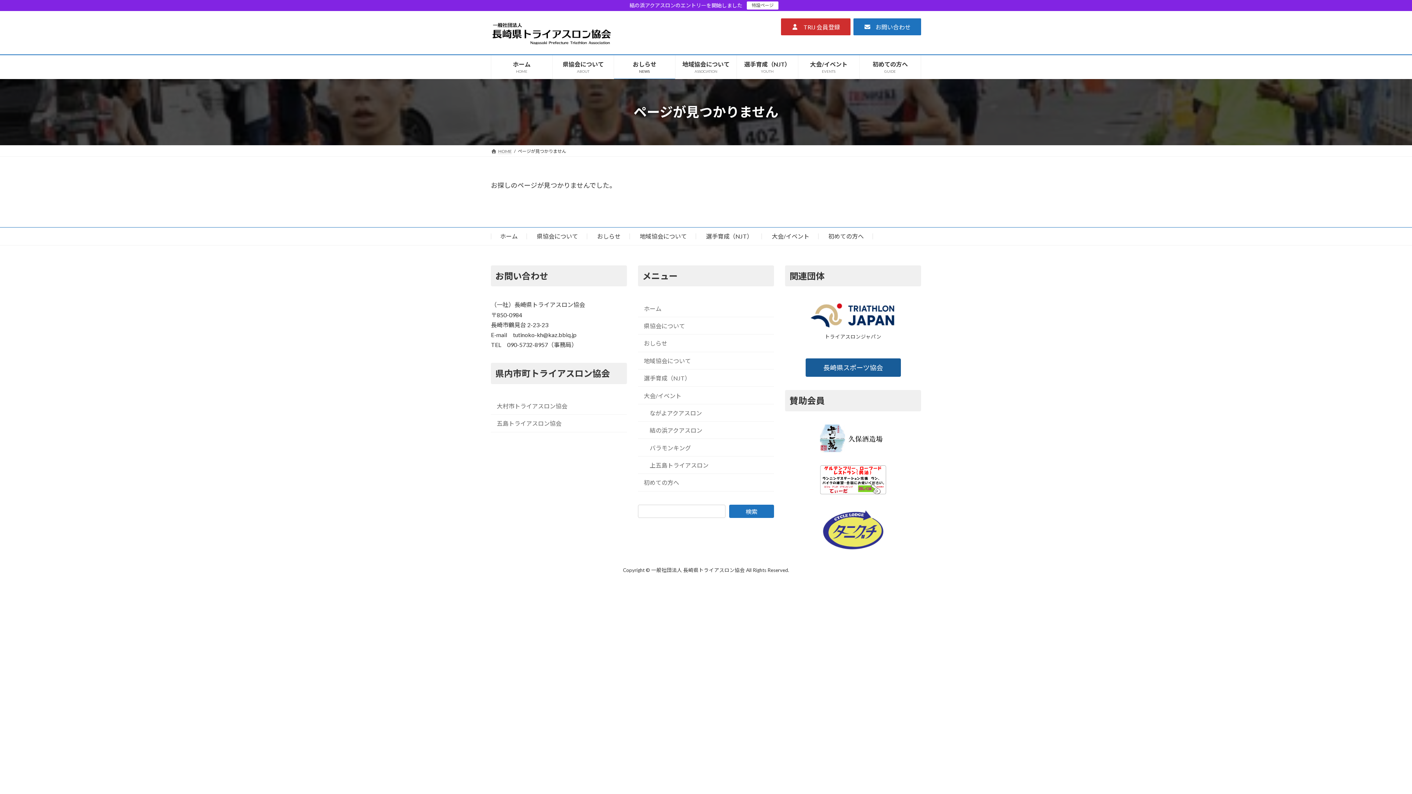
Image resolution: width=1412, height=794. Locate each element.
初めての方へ (846, 236)
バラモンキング (670, 447)
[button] (815, 26)
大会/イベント (790, 236)
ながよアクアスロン (676, 412)
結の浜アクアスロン (676, 430)
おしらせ (609, 236)
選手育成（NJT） (729, 236)
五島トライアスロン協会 (529, 423)
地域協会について (663, 236)
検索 (751, 511)
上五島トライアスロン (679, 465)
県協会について (557, 236)
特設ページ (763, 5)
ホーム (509, 236)
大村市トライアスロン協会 (532, 406)
